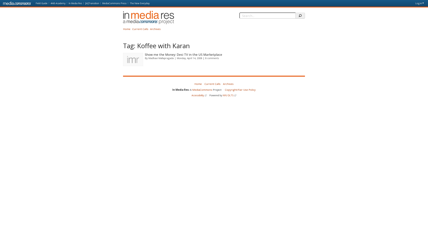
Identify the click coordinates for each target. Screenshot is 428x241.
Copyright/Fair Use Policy (240, 89)
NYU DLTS (228, 95)
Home (126, 29)
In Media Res (75, 3)
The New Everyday (140, 3)
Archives (155, 29)
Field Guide (41, 3)
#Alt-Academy (58, 3)
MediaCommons (202, 89)
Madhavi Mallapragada (161, 58)
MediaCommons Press (114, 3)
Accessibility (198, 95)
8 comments (212, 58)
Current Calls (140, 29)
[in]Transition (92, 3)
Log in (418, 3)
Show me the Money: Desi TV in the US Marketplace (183, 54)
